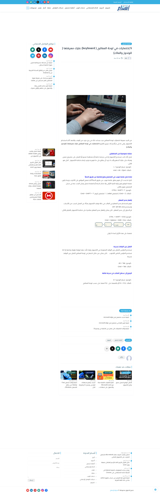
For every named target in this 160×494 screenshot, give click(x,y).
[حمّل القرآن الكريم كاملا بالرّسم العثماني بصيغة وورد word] (48, 163)
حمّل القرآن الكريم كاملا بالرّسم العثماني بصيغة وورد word (34, 165)
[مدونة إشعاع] (123, 8)
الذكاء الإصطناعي (92, 8)
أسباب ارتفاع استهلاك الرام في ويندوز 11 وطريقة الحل (87, 385)
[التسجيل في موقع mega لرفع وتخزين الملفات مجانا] (48, 196)
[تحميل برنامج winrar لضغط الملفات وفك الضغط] (48, 185)
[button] (123, 348)
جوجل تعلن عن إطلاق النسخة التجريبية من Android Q (40, 71)
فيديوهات (33, 8)
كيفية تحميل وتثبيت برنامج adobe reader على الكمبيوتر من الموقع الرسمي (34, 153)
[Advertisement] (80, 26)
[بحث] (27, 8)
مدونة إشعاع (114, 490)
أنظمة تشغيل (69, 8)
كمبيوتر (107, 8)
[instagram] (27, 2)
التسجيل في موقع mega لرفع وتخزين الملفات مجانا (35, 197)
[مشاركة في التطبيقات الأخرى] (107, 348)
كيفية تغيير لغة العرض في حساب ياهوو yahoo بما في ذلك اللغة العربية (115, 479)
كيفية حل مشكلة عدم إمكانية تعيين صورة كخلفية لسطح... (41, 64)
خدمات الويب (80, 8)
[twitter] (38, 2)
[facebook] (41, 2)
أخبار (44, 8)
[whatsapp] (31, 2)
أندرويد (101, 8)
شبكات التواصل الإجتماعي (87, 479)
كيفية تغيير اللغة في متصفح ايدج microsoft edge (114, 323)
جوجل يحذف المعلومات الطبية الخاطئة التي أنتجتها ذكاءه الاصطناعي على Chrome (116, 471)
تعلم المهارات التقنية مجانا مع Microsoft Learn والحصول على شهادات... (106, 385)
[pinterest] (44, 2)
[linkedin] (34, 2)
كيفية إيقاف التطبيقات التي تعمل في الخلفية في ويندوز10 (111, 328)
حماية (49, 8)
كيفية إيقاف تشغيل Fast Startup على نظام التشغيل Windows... (69, 385)
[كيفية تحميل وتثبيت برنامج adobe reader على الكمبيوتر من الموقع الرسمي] (48, 152)
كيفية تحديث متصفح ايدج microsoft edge (116, 317)
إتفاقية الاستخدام (128, 2)
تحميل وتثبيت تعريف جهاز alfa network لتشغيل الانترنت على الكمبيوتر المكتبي (115, 456)
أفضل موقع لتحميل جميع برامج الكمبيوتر (124, 384)
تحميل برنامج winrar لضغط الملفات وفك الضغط (34, 186)
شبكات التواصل (57, 8)
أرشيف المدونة (117, 2)
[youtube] (48, 2)
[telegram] (32, 55)
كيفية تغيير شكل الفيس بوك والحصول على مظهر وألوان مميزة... (41, 87)
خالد (126, 58)
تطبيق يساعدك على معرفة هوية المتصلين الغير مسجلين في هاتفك (41, 79)
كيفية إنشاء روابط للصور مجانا (35, 175)
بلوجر (39, 8)
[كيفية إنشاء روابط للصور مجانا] (48, 174)
